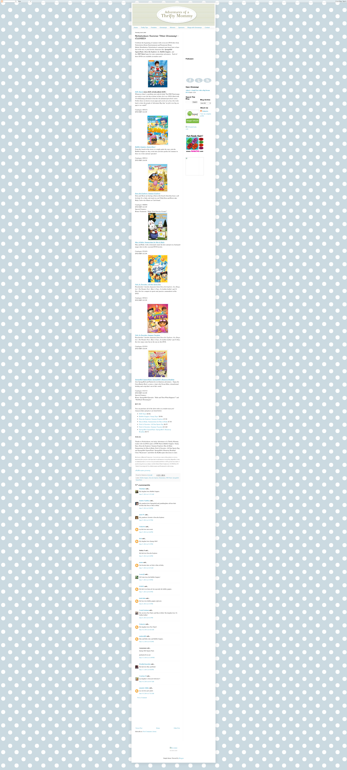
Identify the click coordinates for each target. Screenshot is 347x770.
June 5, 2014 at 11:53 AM (146, 494)
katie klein (142, 598)
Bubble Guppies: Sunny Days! (149, 416)
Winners (172, 27)
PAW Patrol (143, 414)
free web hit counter (173, 750)
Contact (207, 27)
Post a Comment (142, 697)
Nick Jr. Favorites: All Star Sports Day (151, 424)
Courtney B (142, 676)
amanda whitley (144, 688)
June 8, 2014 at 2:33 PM (146, 604)
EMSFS (141, 586)
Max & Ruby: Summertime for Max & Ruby (153, 422)
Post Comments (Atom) (149, 731)
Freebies (154, 27)
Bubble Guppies (144, 478)
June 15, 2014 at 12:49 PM (146, 657)
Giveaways (163, 27)
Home (136, 27)
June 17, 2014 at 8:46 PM (146, 669)
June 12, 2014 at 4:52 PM (146, 641)
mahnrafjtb (142, 636)
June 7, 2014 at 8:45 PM (146, 592)
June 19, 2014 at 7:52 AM (146, 693)
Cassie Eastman (144, 610)
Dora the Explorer (153, 478)
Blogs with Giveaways (195, 27)
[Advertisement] (157, 713)
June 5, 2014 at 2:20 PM (146, 508)
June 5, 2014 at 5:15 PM (146, 544)
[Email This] (157, 475)
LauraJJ (141, 574)
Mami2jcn (142, 489)
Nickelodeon (162, 478)
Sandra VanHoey (144, 501)
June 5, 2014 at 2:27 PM (146, 520)
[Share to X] (161, 475)
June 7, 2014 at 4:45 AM (146, 568)
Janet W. (142, 515)
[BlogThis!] (159, 475)
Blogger (181, 758)
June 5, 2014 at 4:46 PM (146, 532)
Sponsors (181, 27)
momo (141, 562)
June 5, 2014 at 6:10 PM (146, 556)
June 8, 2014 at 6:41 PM (146, 618)
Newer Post (139, 728)
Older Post (177, 728)
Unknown (142, 526)
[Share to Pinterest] (164, 475)
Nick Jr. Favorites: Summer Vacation (151, 427)
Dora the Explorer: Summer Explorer (151, 419)
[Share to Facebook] (162, 475)
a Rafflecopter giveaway (142, 470)
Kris (140, 538)
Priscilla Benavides (145, 664)
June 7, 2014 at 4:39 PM (146, 580)
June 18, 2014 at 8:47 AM (146, 681)
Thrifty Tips (144, 27)
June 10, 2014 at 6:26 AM (146, 630)
